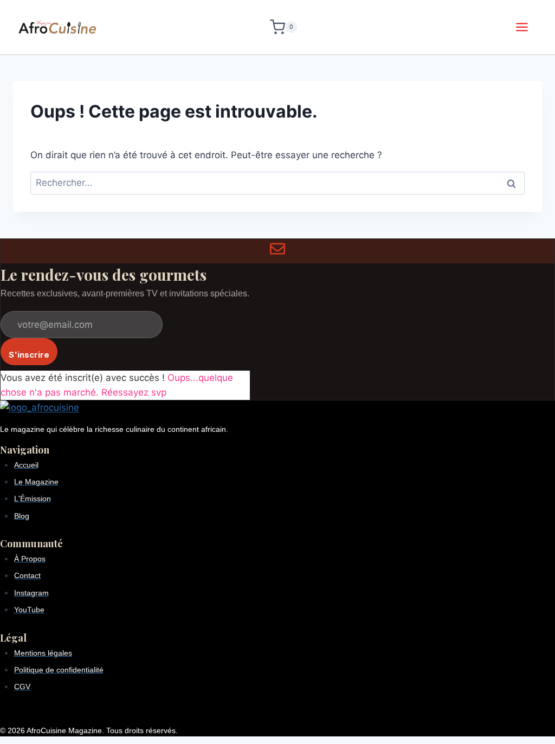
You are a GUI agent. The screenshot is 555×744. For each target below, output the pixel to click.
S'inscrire (29, 355)
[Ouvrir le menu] (521, 27)
